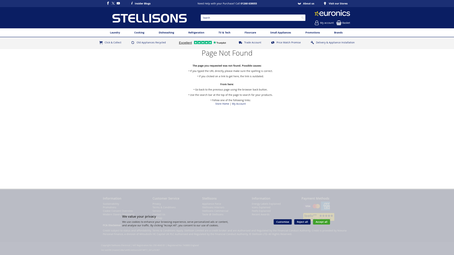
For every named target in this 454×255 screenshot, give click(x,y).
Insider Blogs (143, 3)
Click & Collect (113, 42)
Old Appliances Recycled (151, 42)
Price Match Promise (288, 42)
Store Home (222, 103)
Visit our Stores (338, 3)
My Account (239, 103)
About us (308, 3)
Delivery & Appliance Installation (335, 42)
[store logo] (149, 17)
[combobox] (253, 18)
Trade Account (252, 42)
